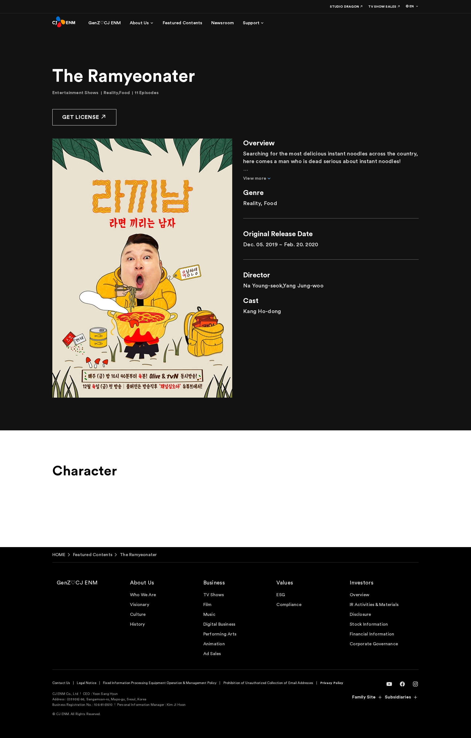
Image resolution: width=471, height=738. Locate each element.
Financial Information (372, 634)
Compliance (288, 604)
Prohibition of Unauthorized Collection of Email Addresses (268, 683)
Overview (359, 595)
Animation (214, 644)
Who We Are (143, 595)
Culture (138, 614)
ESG (280, 595)
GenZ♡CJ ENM (77, 583)
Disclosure (360, 614)
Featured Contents (92, 555)
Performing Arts (220, 634)
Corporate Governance (374, 644)
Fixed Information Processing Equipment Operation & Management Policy (159, 683)
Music (209, 614)
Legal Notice (86, 683)
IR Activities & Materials (374, 604)
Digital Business (219, 624)
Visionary (139, 604)
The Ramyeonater (138, 555)
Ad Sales (212, 654)
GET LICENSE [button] (80, 117)
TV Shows (213, 595)
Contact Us (61, 683)
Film (207, 604)
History (137, 624)
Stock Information (369, 624)
